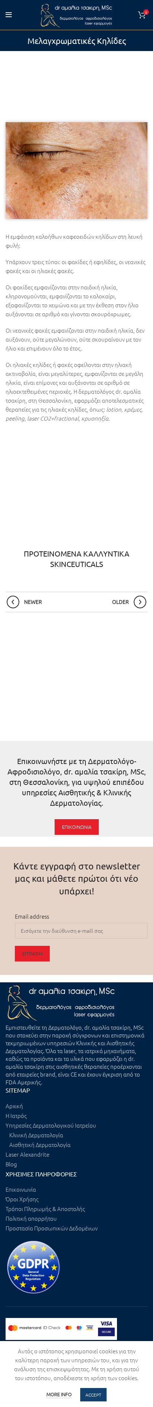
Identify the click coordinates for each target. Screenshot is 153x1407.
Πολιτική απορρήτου (31, 1218)
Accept (93, 1395)
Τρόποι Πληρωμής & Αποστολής (45, 1209)
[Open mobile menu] (9, 14)
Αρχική (14, 1106)
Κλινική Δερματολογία (36, 1135)
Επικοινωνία (21, 1189)
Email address (32, 916)
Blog (11, 1164)
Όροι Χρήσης (22, 1199)
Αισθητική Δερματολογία (40, 1144)
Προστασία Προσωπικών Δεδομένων (52, 1228)
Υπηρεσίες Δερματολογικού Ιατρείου (51, 1125)
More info (59, 1394)
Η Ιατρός (16, 1115)
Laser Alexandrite (27, 1154)
